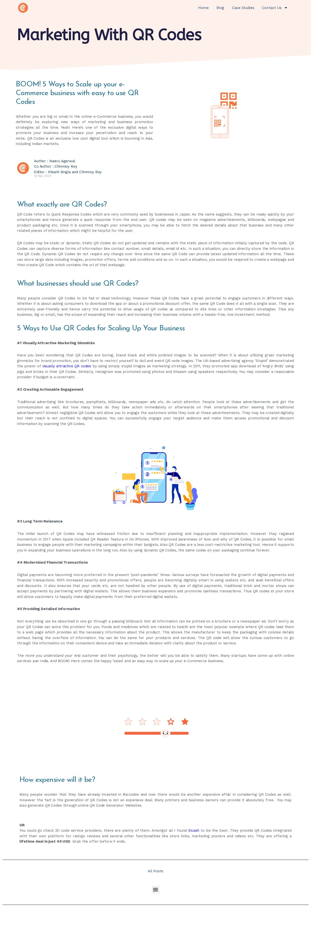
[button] (156, 890)
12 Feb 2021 (42, 176)
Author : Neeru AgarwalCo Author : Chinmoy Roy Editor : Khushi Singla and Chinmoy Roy (68, 166)
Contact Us (272, 8)
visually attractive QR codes (66, 366)
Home (203, 8)
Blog (220, 8)
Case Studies (243, 8)
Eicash (193, 830)
